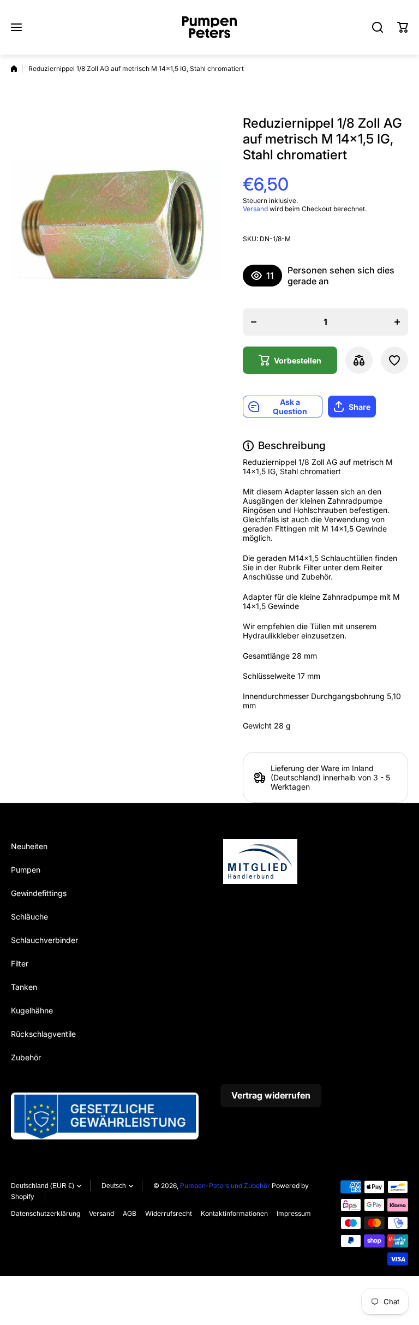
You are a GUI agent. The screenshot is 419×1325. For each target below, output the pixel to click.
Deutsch (113, 1186)
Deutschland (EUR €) (42, 1186)
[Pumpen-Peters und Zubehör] (209, 27)
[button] (402, 27)
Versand (255, 209)
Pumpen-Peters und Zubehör (225, 1185)
